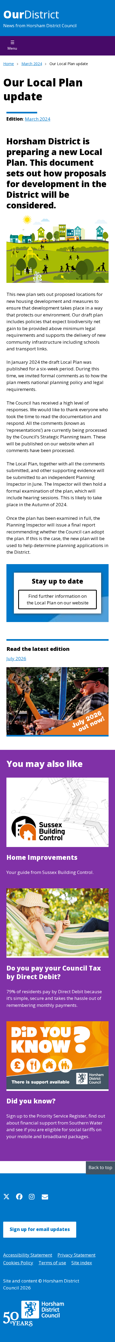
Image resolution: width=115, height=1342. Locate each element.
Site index (81, 1263)
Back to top (100, 1167)
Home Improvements (42, 857)
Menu (12, 48)
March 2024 (31, 63)
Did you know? (31, 1101)
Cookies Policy (18, 1263)
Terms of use (52, 1263)
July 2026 (16, 658)
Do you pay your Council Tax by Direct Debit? (53, 972)
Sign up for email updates (40, 1229)
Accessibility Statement (27, 1255)
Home (8, 63)
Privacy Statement (76, 1255)
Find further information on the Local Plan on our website (58, 599)
